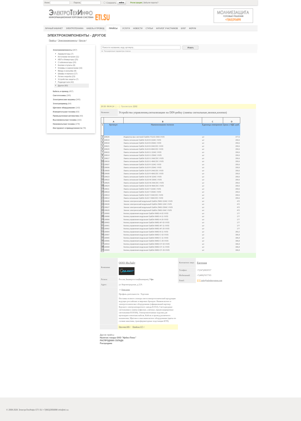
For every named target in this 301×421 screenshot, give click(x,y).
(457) (63, 91)
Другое (82, 40)
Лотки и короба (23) (66, 76)
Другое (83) (63, 86)
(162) (67, 120)
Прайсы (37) (137, 327)
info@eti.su (63, 410)
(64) (62, 104)
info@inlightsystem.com (211, 280)
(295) (62, 95)
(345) (66, 99)
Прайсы (52, 40)
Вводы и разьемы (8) (67, 71)
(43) (68, 116)
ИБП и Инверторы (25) (68, 59)
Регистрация (136, 3)
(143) (66, 108)
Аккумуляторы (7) (65, 54)
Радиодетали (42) (66, 82)
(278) (66, 124)
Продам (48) (124, 327)
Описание (125, 290)
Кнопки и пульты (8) (66, 65)
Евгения (202, 262)
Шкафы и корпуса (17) (67, 74)
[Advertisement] (178, 372)
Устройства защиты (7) (68, 79)
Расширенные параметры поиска (117, 51)
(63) (66, 112)
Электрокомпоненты (67, 40)
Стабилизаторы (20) (67, 62)
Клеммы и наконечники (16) (70, 68)
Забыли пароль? (150, 3)
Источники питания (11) (68, 57)
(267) (65, 50)
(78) (69, 128)
